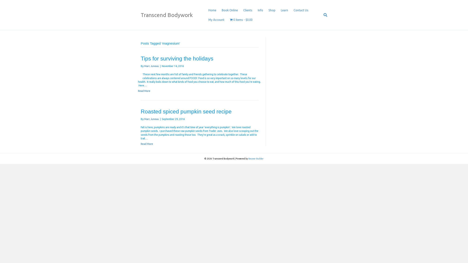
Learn (284, 10)
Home (212, 10)
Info (260, 10)
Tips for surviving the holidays (177, 59)
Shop (272, 10)
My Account (216, 19)
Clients (247, 10)
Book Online (230, 10)
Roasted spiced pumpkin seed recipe (186, 111)
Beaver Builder (256, 158)
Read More (144, 90)
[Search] (324, 15)
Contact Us (301, 10)
